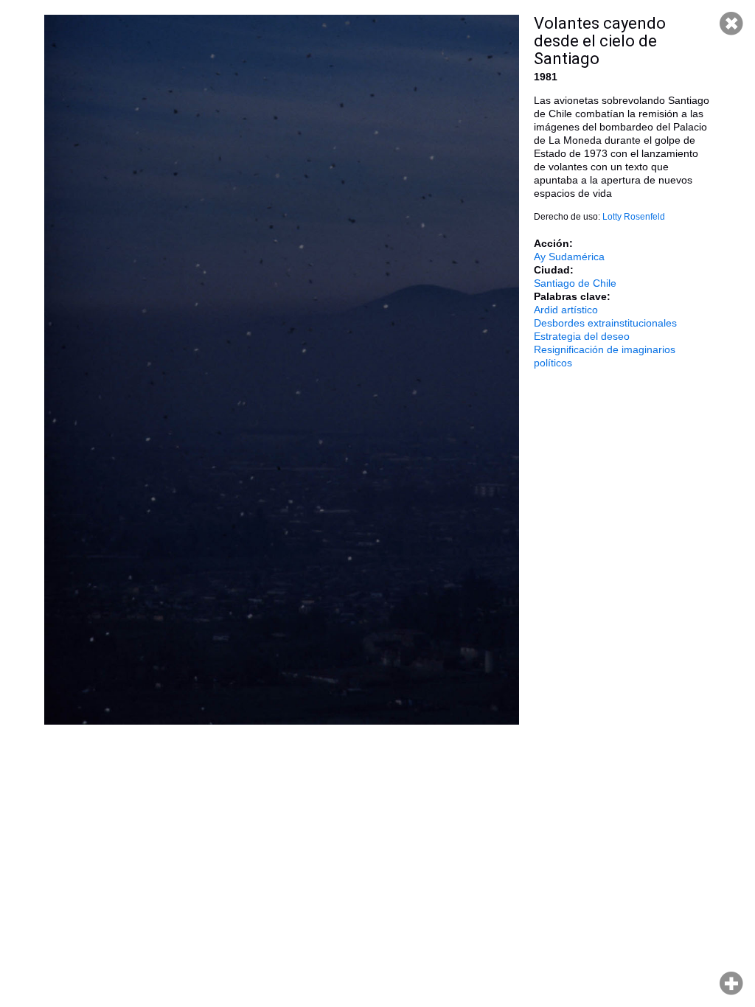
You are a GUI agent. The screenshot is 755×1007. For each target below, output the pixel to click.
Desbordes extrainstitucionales (605, 323)
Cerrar (731, 23)
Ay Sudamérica (569, 256)
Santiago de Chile (575, 283)
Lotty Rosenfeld (633, 217)
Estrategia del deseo (582, 336)
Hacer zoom (731, 983)
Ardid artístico (566, 310)
